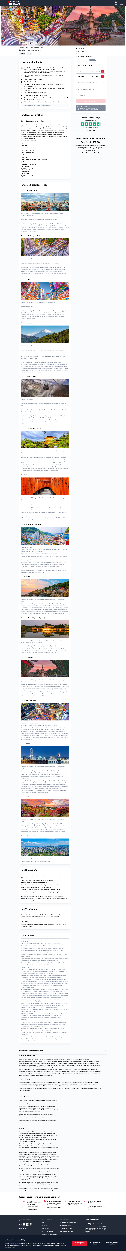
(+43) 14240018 (92, 142)
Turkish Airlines (47, 1219)
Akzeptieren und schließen (79, 1243)
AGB (43, 1222)
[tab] (90, 66)
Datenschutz (46, 1228)
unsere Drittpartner (15, 1243)
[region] (63, 1243)
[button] (4, 3)
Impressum (45, 1225)
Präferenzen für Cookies (49, 1234)
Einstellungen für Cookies (95, 1243)
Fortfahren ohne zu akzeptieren (112, 1243)
